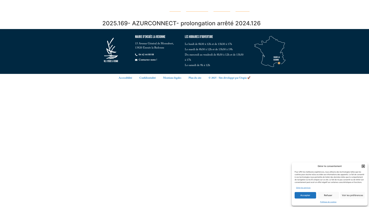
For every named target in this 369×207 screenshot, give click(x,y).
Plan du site (195, 78)
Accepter (305, 195)
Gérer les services (303, 188)
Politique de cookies (328, 202)
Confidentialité (147, 78)
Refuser (328, 195)
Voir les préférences (352, 195)
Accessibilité (125, 78)
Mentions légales (172, 78)
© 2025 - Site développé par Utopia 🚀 (229, 78)
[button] (363, 166)
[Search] (281, 9)
